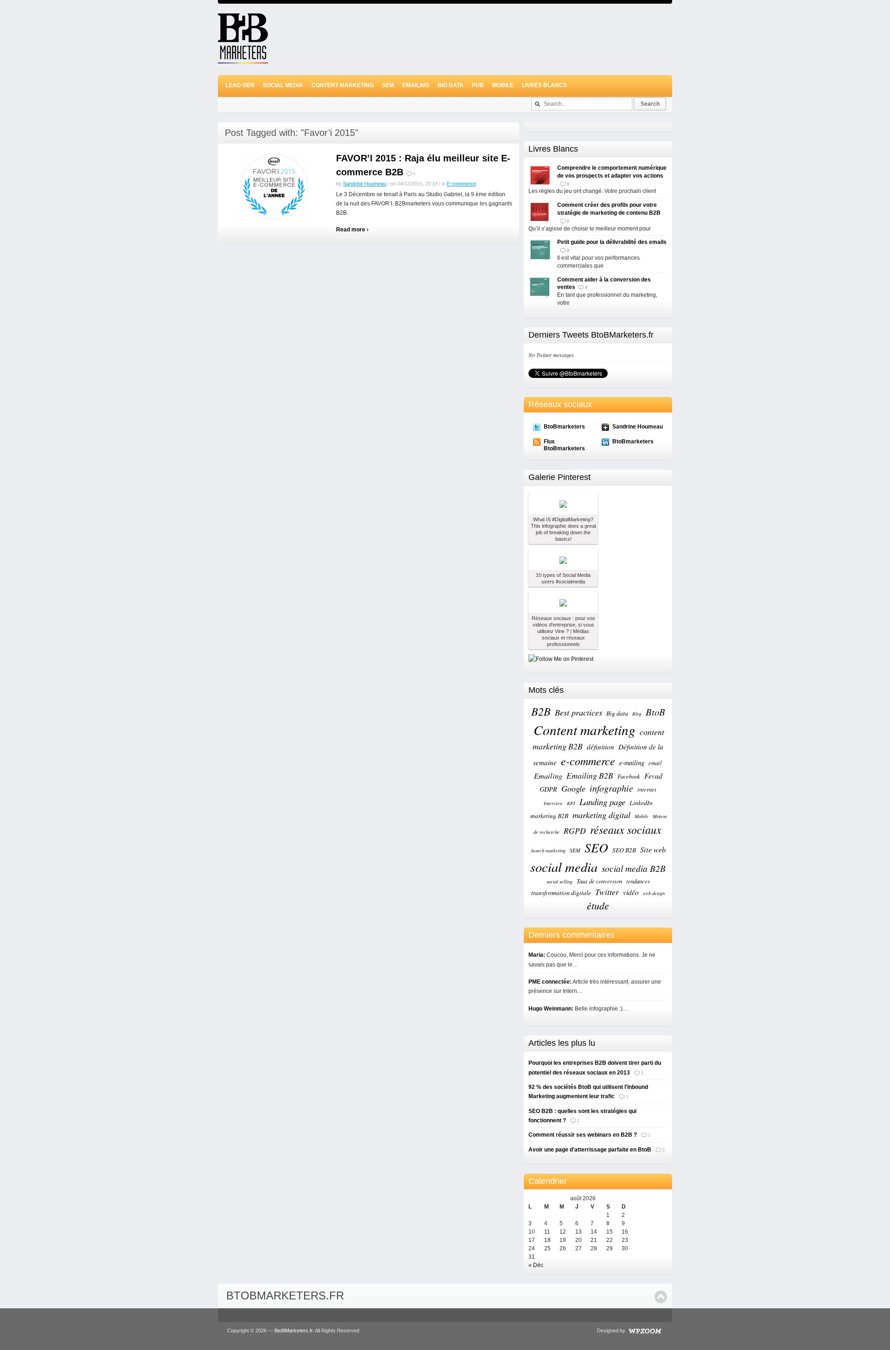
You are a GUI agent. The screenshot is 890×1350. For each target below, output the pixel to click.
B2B (541, 711)
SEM (388, 85)
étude (598, 905)
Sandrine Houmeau (364, 183)
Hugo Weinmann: (550, 1008)
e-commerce (588, 760)
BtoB (655, 711)
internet (646, 789)
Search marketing (548, 850)
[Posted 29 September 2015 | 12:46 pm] (563, 602)
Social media (283, 85)
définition (600, 746)
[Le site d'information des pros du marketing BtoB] (243, 59)
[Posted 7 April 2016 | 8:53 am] (563, 503)
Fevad (653, 776)
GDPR (548, 789)
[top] (661, 1297)
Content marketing (585, 730)
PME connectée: (550, 982)
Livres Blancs (544, 85)
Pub (478, 85)
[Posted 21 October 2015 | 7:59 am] (563, 559)
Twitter (607, 891)
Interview (553, 803)
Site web (653, 849)
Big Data (451, 85)
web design (654, 893)
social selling (559, 881)
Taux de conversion (599, 881)
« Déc (535, 1265)
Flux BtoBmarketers (564, 444)
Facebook (628, 776)
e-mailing (631, 762)
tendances (638, 881)
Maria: (536, 955)
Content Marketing (343, 85)
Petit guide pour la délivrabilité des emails (612, 242)
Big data (617, 713)
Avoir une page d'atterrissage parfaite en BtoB (589, 1149)
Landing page (602, 801)
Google (573, 788)
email (655, 763)
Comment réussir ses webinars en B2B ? (582, 1135)
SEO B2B (624, 850)
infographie (611, 788)
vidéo (631, 892)
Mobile (503, 85)
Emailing (415, 85)
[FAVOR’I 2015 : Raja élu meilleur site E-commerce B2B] (277, 187)
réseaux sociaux (625, 829)
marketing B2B (549, 816)
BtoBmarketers (564, 426)
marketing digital (601, 814)
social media (564, 867)
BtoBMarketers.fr (285, 1295)
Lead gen (240, 85)
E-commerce (461, 183)
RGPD (575, 830)
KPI (571, 803)
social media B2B (634, 868)
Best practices (578, 712)
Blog (637, 713)
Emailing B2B (589, 775)
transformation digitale (561, 893)
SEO (596, 847)
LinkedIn (641, 803)
